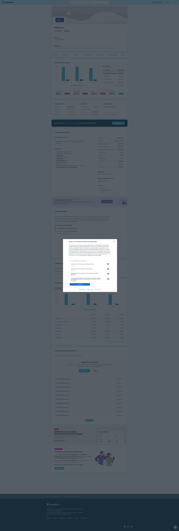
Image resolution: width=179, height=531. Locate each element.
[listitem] (90, 261)
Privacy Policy (98, 289)
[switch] (107, 264)
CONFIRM (80, 284)
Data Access (90, 289)
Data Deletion (82, 289)
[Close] (114, 241)
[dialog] (90, 265)
